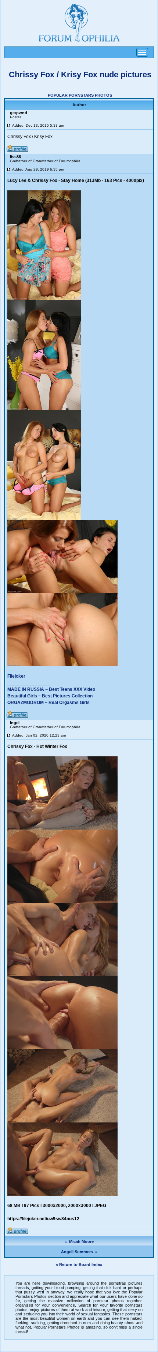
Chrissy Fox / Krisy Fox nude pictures (80, 74)
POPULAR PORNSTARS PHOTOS (80, 95)
